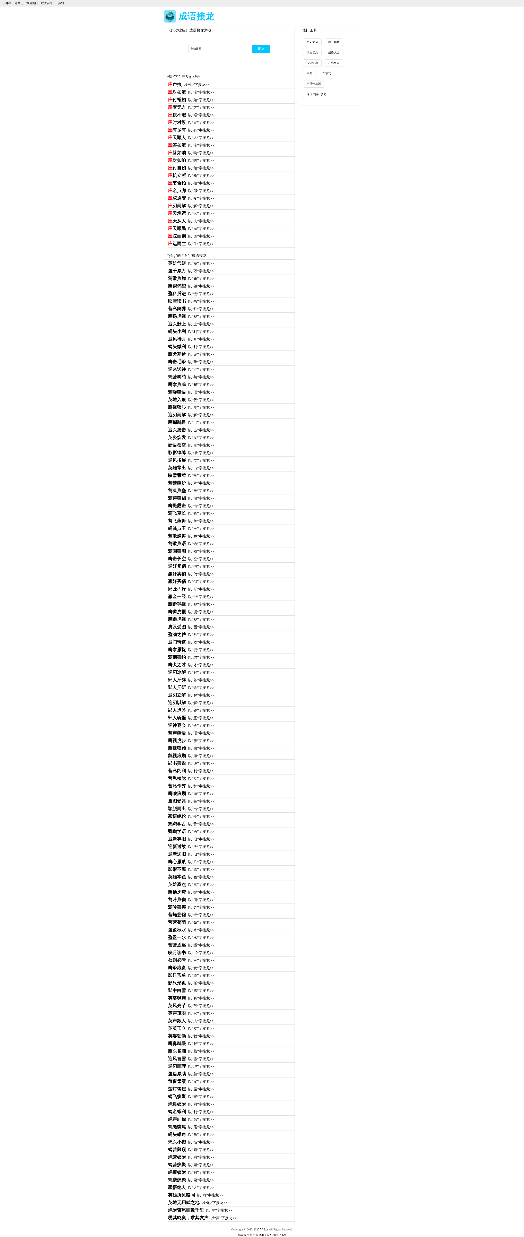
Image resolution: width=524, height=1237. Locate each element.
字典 (309, 73)
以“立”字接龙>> (191, 1029)
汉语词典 (312, 62)
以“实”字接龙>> (191, 1013)
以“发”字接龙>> (191, 438)
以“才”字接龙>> (191, 665)
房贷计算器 (314, 83)
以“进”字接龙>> (191, 294)
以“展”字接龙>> (191, 460)
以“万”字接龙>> (191, 271)
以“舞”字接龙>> (191, 279)
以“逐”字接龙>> (191, 945)
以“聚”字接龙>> (191, 1097)
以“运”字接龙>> (191, 213)
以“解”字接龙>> (191, 206)
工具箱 (59, 3)
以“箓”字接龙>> (191, 801)
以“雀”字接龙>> (191, 385)
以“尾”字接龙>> (191, 1127)
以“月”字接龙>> (191, 339)
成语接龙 (196, 16)
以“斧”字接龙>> (191, 680)
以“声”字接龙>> (202, 1218)
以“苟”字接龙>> (191, 377)
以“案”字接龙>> (191, 1082)
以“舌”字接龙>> (191, 824)
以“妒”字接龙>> (191, 483)
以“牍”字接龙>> (191, 1074)
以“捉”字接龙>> (191, 650)
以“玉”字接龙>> (191, 529)
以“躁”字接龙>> (191, 1119)
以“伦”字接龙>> (191, 816)
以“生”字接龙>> (191, 244)
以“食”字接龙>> (191, 968)
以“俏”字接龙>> (191, 566)
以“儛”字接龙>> (191, 900)
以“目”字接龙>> (191, 423)
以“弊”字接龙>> (191, 309)
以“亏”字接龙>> (191, 960)
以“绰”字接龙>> (191, 453)
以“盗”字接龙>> (191, 642)
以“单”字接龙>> (191, 976)
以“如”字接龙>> (191, 100)
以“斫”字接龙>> (191, 688)
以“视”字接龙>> (191, 316)
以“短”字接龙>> (191, 263)
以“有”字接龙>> (191, 130)
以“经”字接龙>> (191, 597)
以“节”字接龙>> (191, 1006)
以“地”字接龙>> (197, 1203)
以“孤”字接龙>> (191, 983)
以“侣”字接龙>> (191, 498)
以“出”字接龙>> (191, 468)
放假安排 (46, 3)
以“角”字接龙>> (191, 1135)
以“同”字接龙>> (195, 1195)
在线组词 (334, 62)
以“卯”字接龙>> (191, 191)
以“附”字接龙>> (191, 1104)
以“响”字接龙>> (191, 153)
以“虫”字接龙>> (188, 85)
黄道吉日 (32, 3)
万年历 (7, 3)
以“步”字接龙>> (191, 407)
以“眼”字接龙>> (191, 1044)
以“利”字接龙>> (191, 332)
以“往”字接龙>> (191, 369)
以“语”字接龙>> (191, 392)
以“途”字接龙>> (191, 354)
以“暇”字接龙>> (191, 115)
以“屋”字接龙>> (191, 1089)
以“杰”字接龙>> (191, 885)
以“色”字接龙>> (191, 877)
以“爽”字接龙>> (191, 998)
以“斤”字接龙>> (191, 589)
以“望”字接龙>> (191, 286)
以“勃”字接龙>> (191, 1036)
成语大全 (334, 52)
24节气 (326, 73)
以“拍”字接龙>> (191, 183)
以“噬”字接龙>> (191, 892)
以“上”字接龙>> (191, 324)
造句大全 (312, 42)
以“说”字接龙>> (191, 763)
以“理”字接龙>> (191, 1066)
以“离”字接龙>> (191, 869)
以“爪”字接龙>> (191, 862)
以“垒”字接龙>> (191, 491)
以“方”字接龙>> (191, 107)
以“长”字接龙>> (191, 513)
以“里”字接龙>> (200, 1210)
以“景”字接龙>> (191, 123)
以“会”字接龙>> (191, 726)
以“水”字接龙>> (191, 930)
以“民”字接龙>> (191, 229)
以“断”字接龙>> (191, 176)
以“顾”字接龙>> (191, 748)
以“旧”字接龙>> (191, 839)
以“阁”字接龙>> (191, 551)
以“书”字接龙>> (191, 301)
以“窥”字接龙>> (191, 1150)
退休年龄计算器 (317, 94)
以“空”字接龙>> (191, 445)
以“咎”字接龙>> (191, 635)
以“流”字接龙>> (191, 92)
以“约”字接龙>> (191, 657)
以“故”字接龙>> (191, 847)
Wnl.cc (264, 1229)
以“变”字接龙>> (191, 198)
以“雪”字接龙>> (191, 991)
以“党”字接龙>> (191, 779)
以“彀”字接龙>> (191, 400)
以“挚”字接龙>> (191, 362)
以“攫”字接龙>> (191, 612)
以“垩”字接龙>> (191, 718)
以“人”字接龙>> (191, 138)
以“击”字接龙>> (191, 430)
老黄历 (19, 3)
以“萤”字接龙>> (191, 476)
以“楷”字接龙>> (191, 1142)
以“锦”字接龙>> (191, 915)
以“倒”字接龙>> (191, 236)
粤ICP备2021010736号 (273, 1235)
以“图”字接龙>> (191, 627)
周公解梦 (334, 42)
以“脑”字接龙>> (191, 1051)
